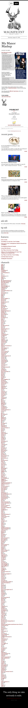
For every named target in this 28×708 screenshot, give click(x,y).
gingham (3, 417)
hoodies (3, 439)
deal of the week (4, 371)
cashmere (3, 337)
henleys (2, 434)
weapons (3, 668)
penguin (3, 541)
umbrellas (3, 652)
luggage (2, 479)
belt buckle (3, 306)
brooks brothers (4, 328)
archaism (3, 288)
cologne (2, 354)
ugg (2, 651)
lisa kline (3, 474)
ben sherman (7, 96)
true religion (4, 643)
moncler (3, 504)
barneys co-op (4, 301)
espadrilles (3, 386)
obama (2, 524)
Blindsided (3, 178)
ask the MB (3, 292)
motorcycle (3, 506)
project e (3, 549)
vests (2, 659)
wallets (2, 663)
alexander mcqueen (5, 281)
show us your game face (6, 589)
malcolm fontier (4, 483)
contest (2, 358)
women (2, 674)
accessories (3, 276)
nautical (3, 515)
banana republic (4, 298)
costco (2, 365)
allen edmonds (4, 282)
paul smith (3, 540)
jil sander (3, 454)
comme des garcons (5, 355)
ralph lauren (3, 555)
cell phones (3, 341)
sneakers (3, 594)
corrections (3, 364)
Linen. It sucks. (4, 239)
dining (2, 376)
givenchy (3, 418)
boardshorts (4, 317)
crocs (2, 368)
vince (2, 660)
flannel (2, 400)
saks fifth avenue (5, 571)
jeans (2, 452)
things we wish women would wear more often (11, 624)
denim (2, 372)
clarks (2, 346)
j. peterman (3, 444)
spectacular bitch (5, 597)
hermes (2, 435)
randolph (3, 556)
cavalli (2, 339)
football (3, 406)
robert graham (4, 563)
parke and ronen (4, 537)
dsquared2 (3, 381)
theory (2, 623)
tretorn (2, 642)
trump (2, 644)
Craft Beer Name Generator (7, 256)
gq (1, 422)
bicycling (3, 313)
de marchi (3, 370)
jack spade (3, 447)
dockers (2, 377)
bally (2, 297)
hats (2, 428)
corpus (2, 363)
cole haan (3, 353)
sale (3, 96)
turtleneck (3, 648)
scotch (2, 579)
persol (2, 542)
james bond (3, 450)
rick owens (3, 562)
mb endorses (4, 496)
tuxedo (2, 649)
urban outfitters (4, 658)
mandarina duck (4, 486)
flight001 (3, 403)
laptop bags (3, 468)
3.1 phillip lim (4, 270)
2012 (2, 265)
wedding (3, 669)
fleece (2, 401)
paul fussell (3, 539)
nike (2, 518)
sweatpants (3, 609)
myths (2, 513)
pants (2, 536)
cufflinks (3, 369)
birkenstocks (4, 314)
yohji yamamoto (4, 681)
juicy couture (4, 458)
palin (2, 533)
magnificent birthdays (6, 482)
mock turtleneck (4, 501)
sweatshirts (3, 610)
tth (1, 646)
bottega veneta (4, 325)
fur (1, 412)
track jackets (4, 638)
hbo (2, 431)
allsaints (3, 284)
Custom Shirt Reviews (6, 248)
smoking (3, 592)
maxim (2, 491)
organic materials (5, 528)
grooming (3, 423)
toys (2, 637)
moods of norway (5, 505)
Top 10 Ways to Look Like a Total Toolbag (10, 241)
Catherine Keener (12, 88)
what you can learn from (6, 671)
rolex (2, 567)
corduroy (3, 362)
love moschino (4, 478)
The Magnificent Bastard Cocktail (8, 246)
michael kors (4, 498)
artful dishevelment (5, 290)
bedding (3, 303)
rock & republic (4, 564)
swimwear (3, 613)
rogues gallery (4, 565)
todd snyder (3, 631)
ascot (2, 291)
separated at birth (5, 582)
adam (2, 277)
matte (2, 490)
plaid (2, 543)
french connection (5, 409)
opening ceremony (5, 527)
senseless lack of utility (6, 581)
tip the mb (3, 628)
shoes (2, 587)
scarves (2, 577)
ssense (2, 600)
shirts (2, 586)
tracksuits (3, 640)
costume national (5, 367)
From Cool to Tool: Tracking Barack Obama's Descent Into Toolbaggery (13, 244)
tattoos (2, 617)
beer (2, 304)
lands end (3, 464)
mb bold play (3, 492)
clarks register (4, 348)
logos (2, 476)
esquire (2, 387)
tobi (2, 629)
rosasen (2, 568)
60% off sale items (14, 91)
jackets (2, 449)
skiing (2, 590)
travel (2, 641)
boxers (2, 326)
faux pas (3, 395)
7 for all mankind (4, 272)
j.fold (2, 446)
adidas (2, 278)
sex (1, 583)
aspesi (2, 294)
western (3, 670)
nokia (2, 519)
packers (2, 531)
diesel (2, 374)
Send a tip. (6, 232)
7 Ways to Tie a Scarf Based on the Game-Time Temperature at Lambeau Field (11, 252)
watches (3, 667)
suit (2, 604)
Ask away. (23, 223)
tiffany (2, 627)
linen (2, 473)
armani (2, 289)
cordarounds (4, 361)
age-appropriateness (5, 280)
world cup (3, 677)
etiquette (3, 388)
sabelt (2, 570)
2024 (2, 269)
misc (2, 500)
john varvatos (4, 455)
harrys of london (4, 427)
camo (2, 332)
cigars (2, 344)
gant (2, 413)
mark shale (3, 489)
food (2, 405)
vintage (2, 661)
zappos (2, 685)
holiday (2, 437)
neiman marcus (4, 516)
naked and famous (5, 514)
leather (2, 470)
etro (2, 389)
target (2, 616)
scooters (3, 578)
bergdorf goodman (5, 310)
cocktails (3, 349)
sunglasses (3, 606)
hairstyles (3, 425)
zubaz (2, 686)
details (2, 373)
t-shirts (2, 614)
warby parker (4, 664)
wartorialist (3, 665)
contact (2, 357)
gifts (2, 415)
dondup (2, 380)
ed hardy (3, 383)
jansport (3, 451)
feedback (3, 398)
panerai (2, 535)
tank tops (3, 615)
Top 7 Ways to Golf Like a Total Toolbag (10, 254)
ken (2, 459)
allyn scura (3, 285)
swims (2, 612)
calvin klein (3, 331)
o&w (2, 522)
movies (2, 508)
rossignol (3, 569)
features (3, 397)
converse (3, 359)
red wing (3, 559)
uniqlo (2, 655)
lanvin (2, 466)
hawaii (2, 430)
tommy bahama (4, 634)
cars (2, 336)
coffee (2, 350)
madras (2, 481)
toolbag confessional (5, 636)
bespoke (3, 312)
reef (2, 560)
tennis (2, 618)
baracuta (3, 299)
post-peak (3, 545)
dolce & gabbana (4, 379)
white (2, 672)
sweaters (3, 608)
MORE (25, 151)
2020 (2, 268)
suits (2, 605)
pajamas (3, 532)
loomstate (3, 477)
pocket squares (4, 544)
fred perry (3, 408)
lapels (2, 467)
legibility (3, 471)
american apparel (4, 286)
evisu (2, 390)
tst (1, 645)
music (2, 512)
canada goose (4, 334)
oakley (2, 523)
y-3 (1, 680)
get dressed (3, 414)
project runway (4, 550)
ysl (1, 683)
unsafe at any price (5, 657)
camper (2, 333)
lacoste (2, 463)
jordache (3, 456)
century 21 (3, 342)
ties (2, 626)
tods (2, 632)
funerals (3, 410)
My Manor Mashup (9, 44)
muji (2, 510)
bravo (2, 327)
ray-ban (2, 558)
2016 (2, 267)
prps (2, 552)
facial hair (3, 394)
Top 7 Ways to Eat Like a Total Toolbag (9, 250)
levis (2, 472)
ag (1, 279)
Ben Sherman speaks (7, 52)
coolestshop (3, 360)
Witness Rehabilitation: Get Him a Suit (10, 196)
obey (2, 525)
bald (2, 296)
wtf (2, 679)
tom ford (3, 633)
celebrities (3, 340)
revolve (2, 561)
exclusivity (3, 391)
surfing (2, 607)
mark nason (3, 488)
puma (2, 553)
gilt (1, 416)
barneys (2, 300)
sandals (2, 574)
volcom (2, 662)
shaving (2, 585)
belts (2, 307)
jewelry (2, 453)
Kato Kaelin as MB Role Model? (9, 162)
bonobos (3, 321)
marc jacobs (3, 487)
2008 (2, 264)
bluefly (2, 316)
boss (2, 324)
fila (1, 399)
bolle (2, 319)
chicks (2, 343)
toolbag (2, 635)
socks (2, 595)
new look (3, 517)
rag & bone (3, 554)
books (2, 322)
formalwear (3, 407)
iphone (2, 442)
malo (2, 485)
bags (2, 295)
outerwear (3, 530)
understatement (4, 653)
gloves (2, 419)
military (2, 499)
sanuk (2, 576)
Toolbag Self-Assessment (6, 258)
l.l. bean (2, 462)
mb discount (3, 495)
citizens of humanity (5, 345)
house (2, 440)
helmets (3, 432)
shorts (2, 588)
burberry (3, 330)
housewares (3, 441)
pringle (2, 548)
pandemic (3, 534)
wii (1, 673)
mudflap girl (3, 509)
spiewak (2, 598)
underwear (3, 654)
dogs (2, 378)
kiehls (2, 461)
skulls (2, 591)
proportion (3, 551)
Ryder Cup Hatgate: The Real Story (9, 213)
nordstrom (3, 521)
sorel (2, 596)
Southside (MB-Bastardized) (14, 125)
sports (2, 599)
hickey (2, 436)
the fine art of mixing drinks (7, 621)
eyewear (3, 392)
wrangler (3, 678)
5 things (3, 271)
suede (2, 603)
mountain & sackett (5, 507)
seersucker (3, 580)
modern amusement (5, 503)
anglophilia (3, 287)
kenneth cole (4, 460)
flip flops (3, 404)
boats (2, 318)
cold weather (4, 352)
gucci (2, 424)
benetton (3, 309)
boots (2, 323)
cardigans (3, 335)
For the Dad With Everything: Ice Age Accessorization (10, 146)
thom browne (4, 625)
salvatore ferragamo (5, 573)
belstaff (3, 305)
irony (2, 443)
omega (2, 526)
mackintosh (3, 480)
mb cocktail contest (5, 494)
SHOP (16, 3)
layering (3, 469)
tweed (2, 650)
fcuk (2, 396)
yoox (2, 682)
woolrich (3, 676)
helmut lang (3, 433)
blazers (2, 315)
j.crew (2, 445)
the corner (3, 619)
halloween (3, 426)
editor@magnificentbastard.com (14, 698)
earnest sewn (4, 382)
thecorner (3, 622)
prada (2, 546)
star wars (3, 601)
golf (2, 421)
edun (2, 385)
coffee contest (4, 351)
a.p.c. (2, 274)
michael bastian (4, 497)
